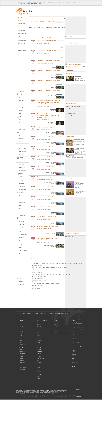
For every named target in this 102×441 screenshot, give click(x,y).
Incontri (20, 340)
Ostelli (20, 141)
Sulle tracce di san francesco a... (73, 115)
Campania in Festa (78, 363)
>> (49, 37)
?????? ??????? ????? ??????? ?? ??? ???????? (50, 40)
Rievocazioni (22, 369)
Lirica (20, 335)
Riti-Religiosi (21, 356)
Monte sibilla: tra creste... (71, 108)
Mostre (20, 337)
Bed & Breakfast (23, 151)
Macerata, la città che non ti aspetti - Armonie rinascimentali (48, 239)
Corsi (20, 349)
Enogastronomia (22, 362)
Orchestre (21, 221)
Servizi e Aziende (23, 250)
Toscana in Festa (78, 359)
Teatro (20, 324)
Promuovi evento (22, 43)
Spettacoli (21, 212)
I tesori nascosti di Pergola (45, 127)
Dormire (55, 326)
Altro (55, 333)
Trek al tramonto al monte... (72, 111)
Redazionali (21, 36)
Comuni (21, 199)
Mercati (20, 342)
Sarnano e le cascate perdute (46, 177)
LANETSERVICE (78, 396)
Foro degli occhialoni (70, 113)
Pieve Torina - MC (52, 65)
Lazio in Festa (78, 335)
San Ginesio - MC (60, 46)
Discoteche (21, 164)
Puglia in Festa (78, 327)
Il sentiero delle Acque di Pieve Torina (48, 60)
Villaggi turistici (22, 154)
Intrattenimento (22, 344)
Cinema (21, 326)
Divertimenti (22, 167)
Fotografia (21, 244)
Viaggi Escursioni (23, 234)
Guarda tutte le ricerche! (35, 288)
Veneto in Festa (78, 351)
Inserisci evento (21, 23)
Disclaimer (71, 395)
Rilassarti (56, 329)
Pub (20, 113)
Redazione (20, 281)
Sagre (20, 322)
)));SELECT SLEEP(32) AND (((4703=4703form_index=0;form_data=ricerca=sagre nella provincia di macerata (46, 283)
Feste (20, 328)
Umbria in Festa (78, 355)
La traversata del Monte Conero (46, 187)
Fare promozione (22, 40)
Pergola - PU (53, 132)
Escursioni (21, 360)
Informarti (56, 331)
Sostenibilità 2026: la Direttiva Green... (78, 182)
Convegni (21, 355)
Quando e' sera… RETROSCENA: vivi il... (79, 76)
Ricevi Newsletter (22, 50)
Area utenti (20, 27)
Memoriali (21, 365)
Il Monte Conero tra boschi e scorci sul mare (50, 137)
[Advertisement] (75, 25)
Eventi (19, 20)
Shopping (21, 224)
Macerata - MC (53, 109)
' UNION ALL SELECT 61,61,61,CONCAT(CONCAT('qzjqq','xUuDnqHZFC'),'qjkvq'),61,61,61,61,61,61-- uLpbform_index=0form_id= (51, 274)
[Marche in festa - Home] (25, 11)
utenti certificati (22, 393)
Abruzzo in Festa (78, 339)
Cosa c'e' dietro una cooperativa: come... (78, 190)
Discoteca (21, 346)
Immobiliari (21, 240)
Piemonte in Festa (78, 331)
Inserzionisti (20, 287)
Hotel (20, 135)
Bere (55, 324)
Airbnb (20, 97)
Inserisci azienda (22, 30)
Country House (22, 107)
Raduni (20, 364)
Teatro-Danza (22, 347)
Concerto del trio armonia (38, 278)
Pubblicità (75, 395)
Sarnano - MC (53, 182)
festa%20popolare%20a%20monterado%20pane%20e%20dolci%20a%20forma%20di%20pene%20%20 (57, 263)
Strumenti (21, 257)
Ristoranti (21, 100)
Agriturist (21, 103)
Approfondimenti (22, 33)
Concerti (21, 338)
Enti (20, 208)
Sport (20, 247)
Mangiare (56, 322)
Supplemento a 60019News (41, 395)
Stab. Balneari (22, 186)
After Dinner (22, 129)
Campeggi (21, 138)
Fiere (20, 333)
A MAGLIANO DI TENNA (70, 155)
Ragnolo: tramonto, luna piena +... (73, 106)
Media (20, 195)
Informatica (21, 237)
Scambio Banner (22, 284)
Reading (21, 358)
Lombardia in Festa (78, 343)
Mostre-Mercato (22, 367)
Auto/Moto (21, 227)
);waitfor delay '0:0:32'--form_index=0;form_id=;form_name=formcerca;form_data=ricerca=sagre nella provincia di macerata (49, 268)
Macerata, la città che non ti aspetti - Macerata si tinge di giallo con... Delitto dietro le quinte (49, 102)
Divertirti (56, 328)
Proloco (21, 205)
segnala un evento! (54, 392)
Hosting (65, 396)
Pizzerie (21, 110)
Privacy (79, 395)
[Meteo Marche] (69, 236)
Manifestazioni (22, 353)
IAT (37, 333)
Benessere (21, 183)
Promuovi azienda (22, 46)
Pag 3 (51, 37)
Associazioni (22, 202)
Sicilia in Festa (78, 367)
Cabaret (21, 331)
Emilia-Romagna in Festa (78, 323)
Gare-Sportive (22, 351)
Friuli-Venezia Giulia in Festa (78, 347)
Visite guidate (22, 215)
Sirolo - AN (53, 142)
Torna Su (81, 310)
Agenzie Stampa (23, 231)
